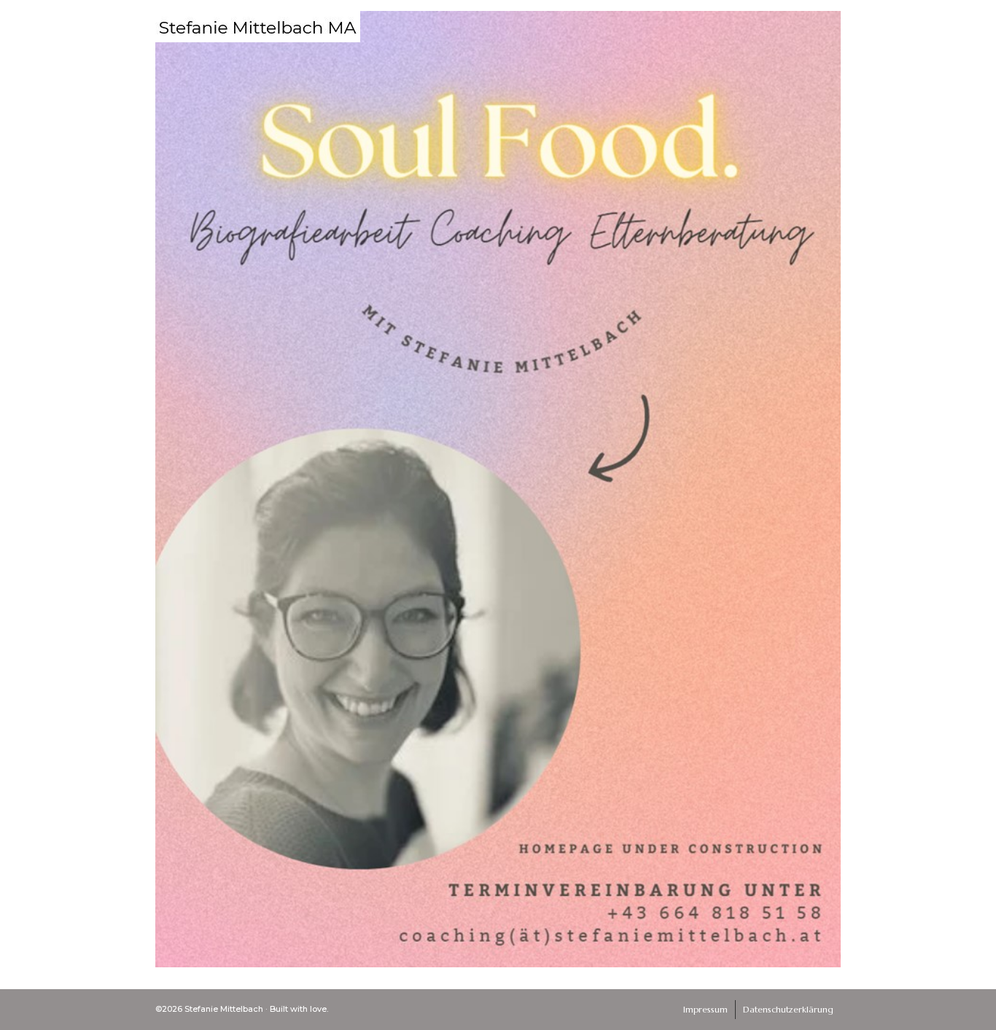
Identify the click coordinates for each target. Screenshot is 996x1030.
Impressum (705, 1009)
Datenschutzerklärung (788, 1009)
